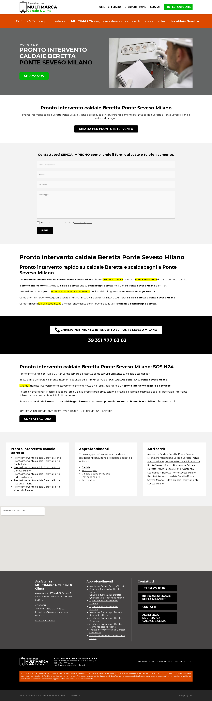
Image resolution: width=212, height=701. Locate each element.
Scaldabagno (89, 470)
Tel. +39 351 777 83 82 (63, 663)
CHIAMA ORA (34, 76)
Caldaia (86, 467)
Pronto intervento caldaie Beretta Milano (37, 457)
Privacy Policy (164, 662)
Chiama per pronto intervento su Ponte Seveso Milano (108, 329)
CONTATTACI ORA (37, 419)
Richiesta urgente (178, 7)
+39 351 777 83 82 (113, 279)
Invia (45, 230)
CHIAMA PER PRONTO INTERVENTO (106, 129)
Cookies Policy (183, 662)
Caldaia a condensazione (96, 473)
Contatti (149, 606)
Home (101, 7)
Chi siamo (114, 7)
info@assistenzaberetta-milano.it (156, 597)
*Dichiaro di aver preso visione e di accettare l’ (66, 223)
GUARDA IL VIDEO (45, 620)
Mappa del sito (146, 662)
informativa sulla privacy (83, 223)
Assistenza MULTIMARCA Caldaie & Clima (154, 617)
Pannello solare (91, 477)
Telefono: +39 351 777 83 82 (49, 608)
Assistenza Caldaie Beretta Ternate (107, 586)
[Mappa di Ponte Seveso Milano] (106, 538)
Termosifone (89, 480)
